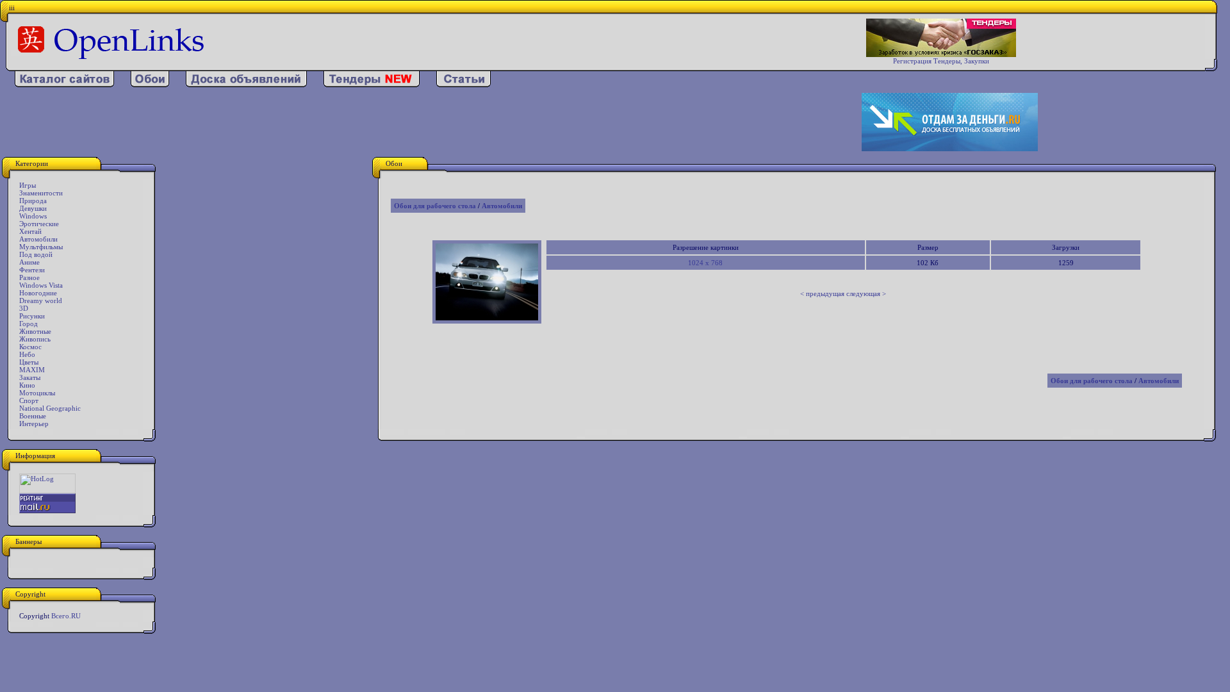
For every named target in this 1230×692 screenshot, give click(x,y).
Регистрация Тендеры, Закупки (941, 61)
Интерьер (34, 423)
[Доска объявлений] (246, 84)
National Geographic (50, 408)
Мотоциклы (37, 393)
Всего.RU (66, 616)
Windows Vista (41, 285)
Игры (27, 185)
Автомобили (38, 239)
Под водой (36, 254)
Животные (35, 331)
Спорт (28, 400)
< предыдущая (822, 293)
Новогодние (38, 293)
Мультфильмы (41, 247)
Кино (27, 385)
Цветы (28, 362)
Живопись (35, 339)
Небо (27, 354)
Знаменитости (41, 193)
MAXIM (32, 370)
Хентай (30, 231)
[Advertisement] (400, 122)
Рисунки (32, 316)
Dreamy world (40, 300)
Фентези (32, 270)
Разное (29, 277)
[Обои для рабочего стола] (150, 84)
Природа (33, 200)
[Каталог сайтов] (64, 84)
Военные (32, 416)
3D (23, 308)
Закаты (29, 377)
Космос (30, 346)
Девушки (33, 208)
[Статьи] (463, 84)
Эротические (39, 223)
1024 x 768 (705, 263)
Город (28, 323)
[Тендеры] (372, 84)
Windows (33, 216)
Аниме (29, 262)
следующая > (866, 293)
